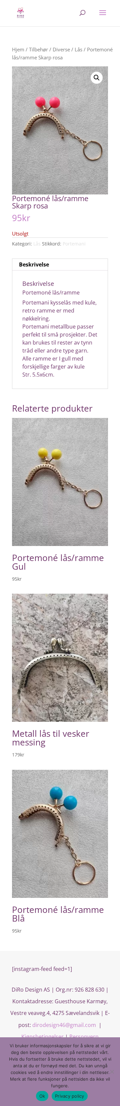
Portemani (74, 243)
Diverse (61, 49)
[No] (111, 1071)
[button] (97, 78)
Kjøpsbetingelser (42, 1036)
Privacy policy (69, 1096)
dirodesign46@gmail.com (64, 1025)
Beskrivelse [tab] (34, 264)
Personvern (84, 1036)
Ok (42, 1096)
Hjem (18, 49)
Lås (78, 49)
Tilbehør (38, 49)
